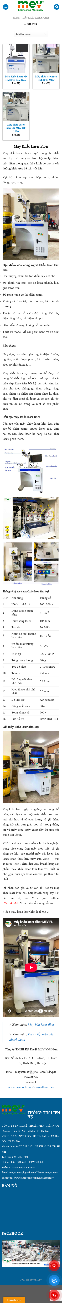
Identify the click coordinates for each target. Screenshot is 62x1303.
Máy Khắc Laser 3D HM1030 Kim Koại (16, 78)
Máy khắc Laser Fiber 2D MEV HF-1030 (16, 128)
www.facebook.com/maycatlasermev (31, 1087)
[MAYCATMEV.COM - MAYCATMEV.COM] (31, 6)
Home (16, 17)
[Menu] (5, 7)
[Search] (56, 7)
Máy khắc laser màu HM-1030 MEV (46, 78)
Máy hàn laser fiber (41, 1025)
